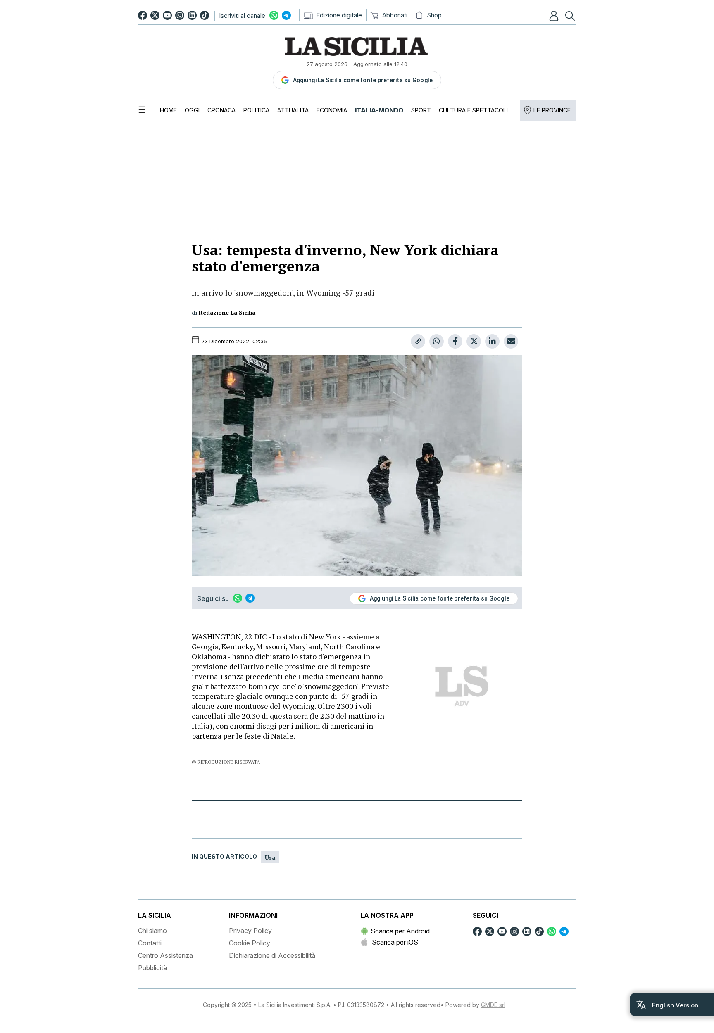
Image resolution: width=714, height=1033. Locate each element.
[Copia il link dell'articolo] (418, 341)
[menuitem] (168, 110)
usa (270, 857)
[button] (555, 15)
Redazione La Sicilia (227, 312)
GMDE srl (493, 1004)
